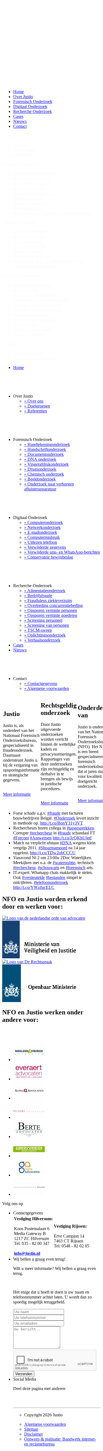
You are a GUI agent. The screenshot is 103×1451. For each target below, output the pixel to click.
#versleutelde (33, 877)
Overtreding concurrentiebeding (40, 300)
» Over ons (33, 401)
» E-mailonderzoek (40, 532)
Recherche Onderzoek (32, 111)
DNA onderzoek (27, 188)
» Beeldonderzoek (40, 479)
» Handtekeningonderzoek (47, 444)
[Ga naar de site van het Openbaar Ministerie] (39, 1000)
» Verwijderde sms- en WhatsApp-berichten (62, 552)
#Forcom (21, 838)
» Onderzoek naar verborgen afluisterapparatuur (49, 486)
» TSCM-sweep (38, 630)
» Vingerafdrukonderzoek (46, 464)
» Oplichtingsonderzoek (45, 635)
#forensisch (75, 867)
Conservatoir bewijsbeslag (36, 266)
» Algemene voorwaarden (46, 688)
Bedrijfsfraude (25, 290)
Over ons (21, 145)
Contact (20, 126)
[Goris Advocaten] (29, 1175)
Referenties (23, 154)
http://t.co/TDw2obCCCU (53, 852)
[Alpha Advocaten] (29, 1098)
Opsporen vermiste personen (38, 305)
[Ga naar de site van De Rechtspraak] (27, 961)
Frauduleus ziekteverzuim (35, 295)
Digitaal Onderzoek (30, 106)
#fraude (53, 813)
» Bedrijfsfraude (38, 595)
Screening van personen (34, 319)
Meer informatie (17, 794)
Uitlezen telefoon (28, 251)
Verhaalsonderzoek (29, 334)
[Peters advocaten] (29, 1117)
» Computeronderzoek (43, 522)
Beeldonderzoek (27, 208)
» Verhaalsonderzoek (42, 640)
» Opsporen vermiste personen (50, 610)
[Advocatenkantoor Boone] (29, 1194)
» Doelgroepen (37, 406)
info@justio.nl (27, 1253)
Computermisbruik (29, 246)
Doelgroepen (24, 150)
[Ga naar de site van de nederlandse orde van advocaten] (43, 918)
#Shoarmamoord (52, 847)
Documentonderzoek (31, 183)
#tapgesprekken (80, 828)
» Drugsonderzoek (40, 469)
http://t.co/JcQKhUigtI (72, 838)
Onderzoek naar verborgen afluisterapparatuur (53, 213)
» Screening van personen (46, 625)
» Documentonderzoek (44, 454)
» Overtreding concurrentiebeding (53, 605)
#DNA (66, 842)
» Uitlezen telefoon (40, 542)
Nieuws (20, 121)
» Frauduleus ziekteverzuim (48, 600)
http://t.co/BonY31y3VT (61, 823)
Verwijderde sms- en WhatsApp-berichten (49, 261)
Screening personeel (30, 314)
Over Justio (23, 96)
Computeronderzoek (31, 231)
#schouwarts (48, 867)
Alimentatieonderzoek (32, 285)
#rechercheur (41, 833)
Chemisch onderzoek (31, 203)
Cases (18, 116)
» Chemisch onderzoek (44, 474)
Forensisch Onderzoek (32, 101)
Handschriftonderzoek (32, 178)
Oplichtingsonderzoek (32, 329)
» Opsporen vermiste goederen (50, 615)
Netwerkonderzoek (29, 236)
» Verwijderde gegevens (45, 547)
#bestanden (55, 877)
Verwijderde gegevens (32, 256)
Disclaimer (33, 1434)
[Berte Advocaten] (29, 1136)
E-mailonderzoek (28, 241)
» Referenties (35, 411)
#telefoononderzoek (51, 882)
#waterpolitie (64, 862)
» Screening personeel (43, 620)
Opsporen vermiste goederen (38, 309)
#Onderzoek (64, 818)
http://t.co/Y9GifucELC (33, 887)
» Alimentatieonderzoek (44, 590)
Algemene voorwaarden (34, 358)
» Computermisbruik (42, 537)
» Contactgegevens (40, 683)
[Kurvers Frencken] (29, 1155)
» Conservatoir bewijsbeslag (48, 557)
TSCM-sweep (25, 324)
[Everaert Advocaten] (29, 1079)
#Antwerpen (41, 838)
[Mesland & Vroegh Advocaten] (29, 1059)
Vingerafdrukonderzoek (33, 193)
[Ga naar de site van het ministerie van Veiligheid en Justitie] (43, 957)
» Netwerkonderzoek (42, 527)
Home (18, 91)
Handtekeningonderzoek (34, 173)
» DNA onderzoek (40, 459)
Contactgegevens (28, 353)
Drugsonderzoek (27, 198)
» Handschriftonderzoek (45, 449)
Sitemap (31, 1429)
